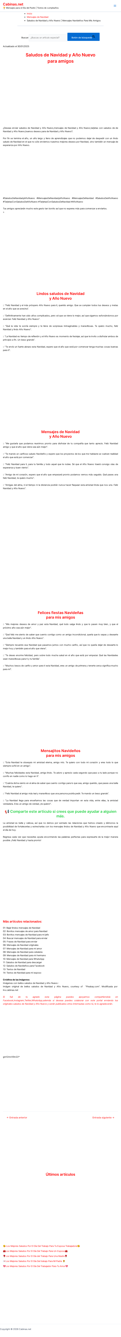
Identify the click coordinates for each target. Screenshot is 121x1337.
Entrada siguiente (103, 1117)
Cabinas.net (13, 4)
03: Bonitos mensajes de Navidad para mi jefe (26, 934)
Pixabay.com (92, 986)
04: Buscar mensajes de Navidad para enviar (25, 938)
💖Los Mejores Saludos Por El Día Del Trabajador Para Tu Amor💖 (35, 1266)
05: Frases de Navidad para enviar (20, 941)
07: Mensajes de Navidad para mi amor (22, 948)
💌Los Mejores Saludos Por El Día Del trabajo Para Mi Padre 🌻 (34, 1261)
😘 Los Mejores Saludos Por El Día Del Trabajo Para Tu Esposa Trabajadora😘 (41, 1246)
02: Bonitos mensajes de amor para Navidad (25, 931)
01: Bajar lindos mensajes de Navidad (21, 928)
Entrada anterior (17, 1117)
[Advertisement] (60, 171)
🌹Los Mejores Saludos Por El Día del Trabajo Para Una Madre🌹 (35, 1256)
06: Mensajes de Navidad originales (21, 945)
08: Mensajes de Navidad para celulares (23, 952)
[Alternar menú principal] (115, 6)
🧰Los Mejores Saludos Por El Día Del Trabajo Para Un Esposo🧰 (35, 1251)
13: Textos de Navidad (14, 969)
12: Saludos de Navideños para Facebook (24, 965)
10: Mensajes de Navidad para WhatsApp (23, 959)
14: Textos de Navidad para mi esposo (22, 972)
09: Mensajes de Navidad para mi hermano (24, 955)
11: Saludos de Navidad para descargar (22, 962)
